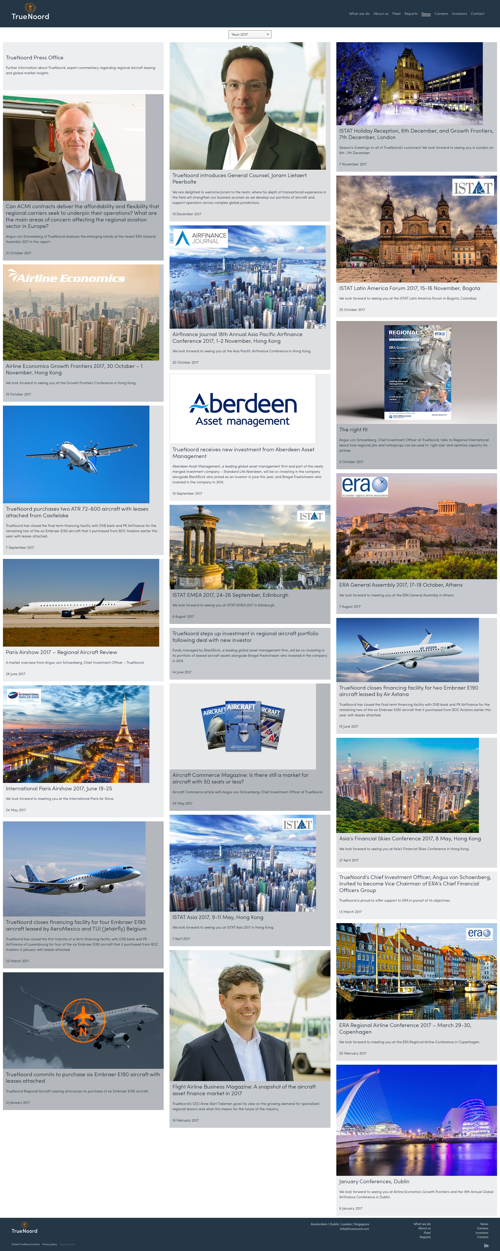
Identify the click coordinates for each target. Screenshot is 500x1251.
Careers (441, 13)
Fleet (396, 13)
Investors (459, 13)
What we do (359, 13)
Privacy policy (49, 1244)
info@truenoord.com (354, 1228)
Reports (411, 13)
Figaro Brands (67, 1244)
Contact (477, 13)
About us (381, 13)
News (484, 1224)
